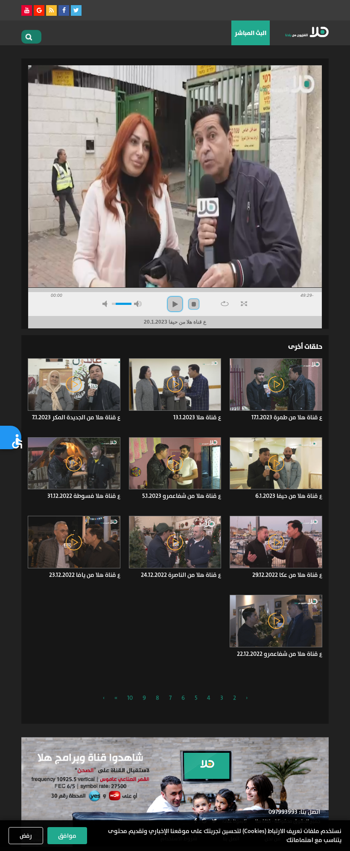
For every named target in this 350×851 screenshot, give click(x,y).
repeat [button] (224, 303)
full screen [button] (244, 303)
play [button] (175, 304)
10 (130, 698)
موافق (67, 835)
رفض (26, 835)
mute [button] (106, 304)
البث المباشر (250, 33)
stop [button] (194, 304)
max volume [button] (138, 304)
